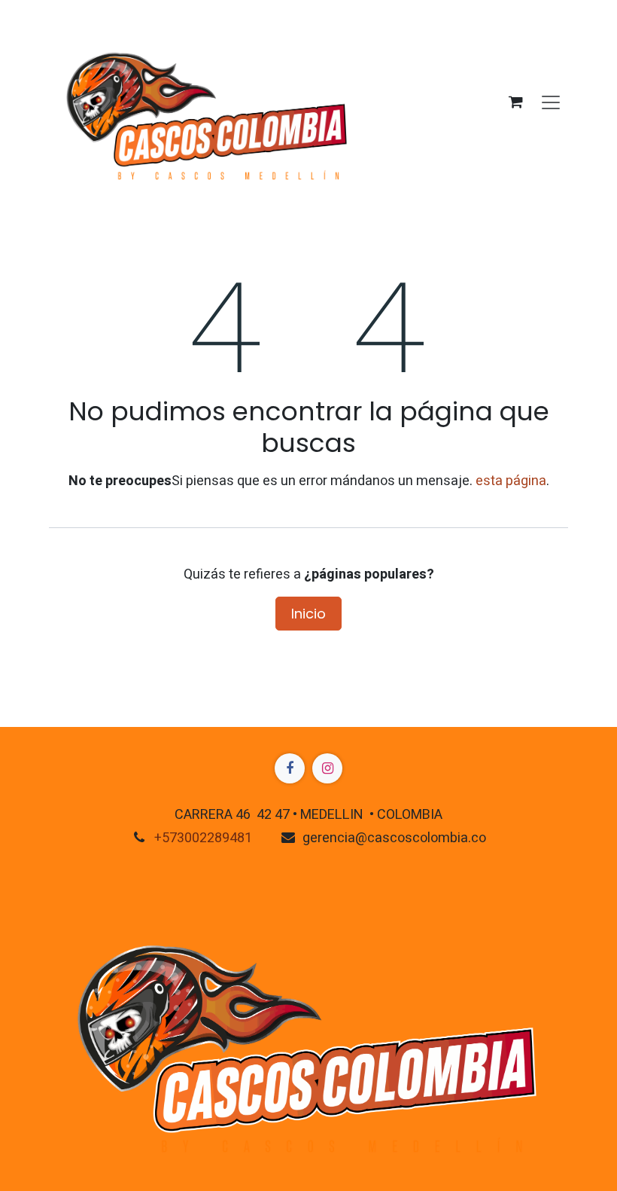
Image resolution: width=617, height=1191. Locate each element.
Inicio (308, 613)
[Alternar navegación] (550, 102)
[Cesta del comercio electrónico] (515, 102)
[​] (290, 768)
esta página (511, 481)
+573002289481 (203, 838)
